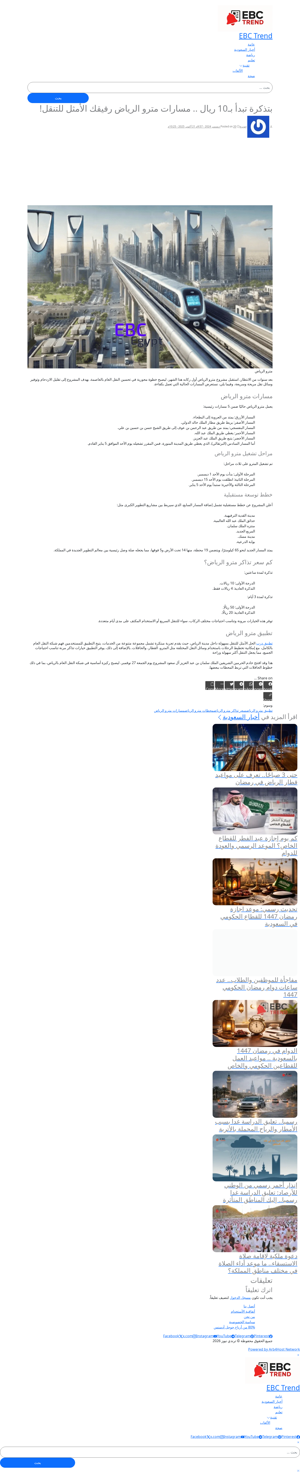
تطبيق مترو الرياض (259, 710)
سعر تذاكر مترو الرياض (230, 710)
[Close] (298, 1354)
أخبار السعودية (241, 716)
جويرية (243, 127)
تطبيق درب (264, 643)
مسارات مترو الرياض (169, 710)
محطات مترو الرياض (199, 710)
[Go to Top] (298, 1470)
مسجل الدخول (240, 1297)
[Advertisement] (150, 172)
